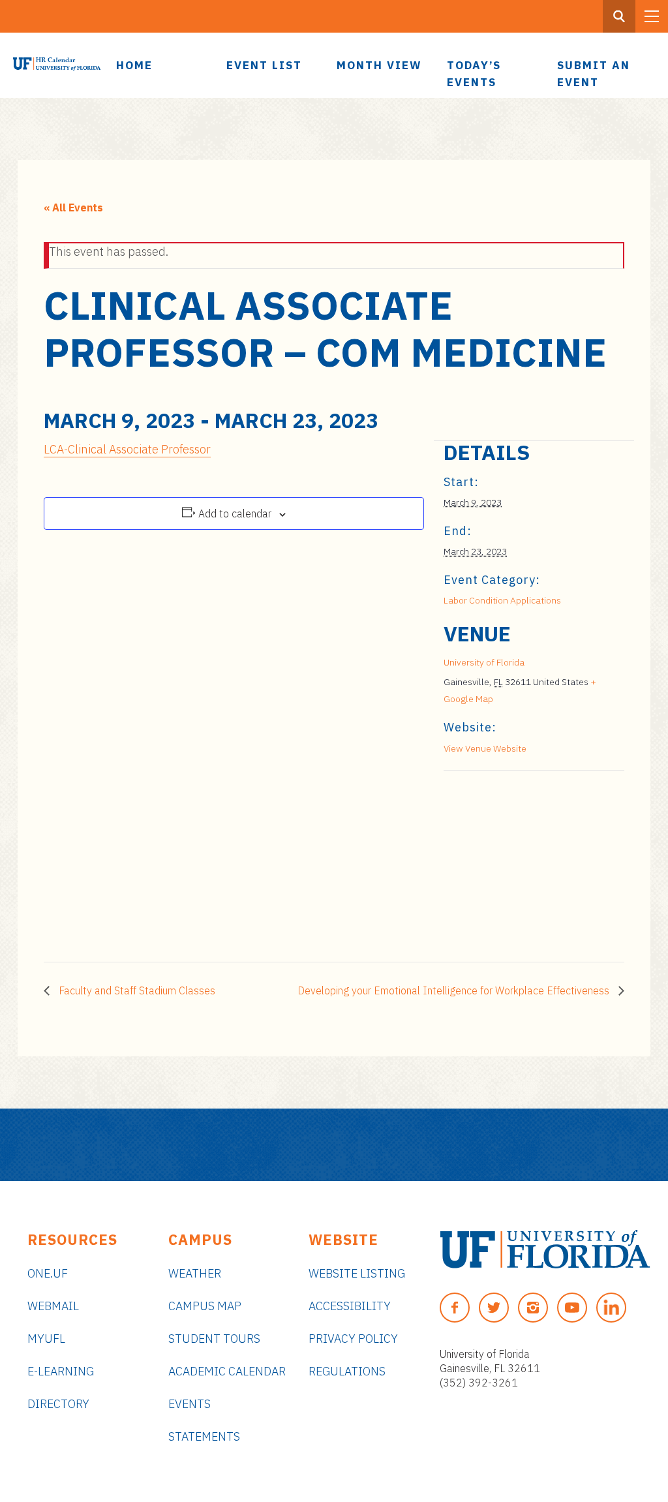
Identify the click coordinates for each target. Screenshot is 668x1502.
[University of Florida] (545, 1249)
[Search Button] (619, 16)
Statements (204, 1436)
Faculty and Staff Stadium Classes (135, 990)
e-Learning (60, 1371)
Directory (58, 1403)
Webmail (53, 1305)
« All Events (73, 207)
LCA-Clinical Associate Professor (127, 449)
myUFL (46, 1338)
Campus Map (204, 1305)
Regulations (347, 1371)
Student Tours (214, 1338)
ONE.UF (47, 1273)
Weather (194, 1273)
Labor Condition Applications (502, 600)
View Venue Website (485, 748)
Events (189, 1403)
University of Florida (484, 662)
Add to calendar (234, 513)
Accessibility (350, 1305)
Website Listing (357, 1273)
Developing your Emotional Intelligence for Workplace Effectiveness (454, 990)
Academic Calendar (227, 1371)
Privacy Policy (353, 1338)
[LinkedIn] (611, 1308)
